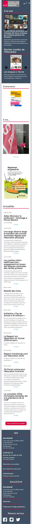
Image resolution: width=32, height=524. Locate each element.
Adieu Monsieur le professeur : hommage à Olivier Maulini (15, 218)
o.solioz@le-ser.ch (8, 466)
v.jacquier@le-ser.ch (8, 477)
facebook (5, 520)
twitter (18, 519)
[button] (26, 29)
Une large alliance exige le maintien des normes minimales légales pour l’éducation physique (15, 234)
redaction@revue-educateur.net (12, 504)
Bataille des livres (12, 291)
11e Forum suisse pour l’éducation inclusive (14, 370)
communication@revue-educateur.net (13, 509)
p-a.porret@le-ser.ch (8, 470)
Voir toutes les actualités (16, 423)
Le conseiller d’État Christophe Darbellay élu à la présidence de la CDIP (16, 397)
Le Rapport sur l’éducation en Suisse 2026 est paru (14, 338)
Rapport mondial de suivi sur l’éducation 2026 (16, 355)
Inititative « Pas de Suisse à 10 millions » (14, 314)
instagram (12, 520)
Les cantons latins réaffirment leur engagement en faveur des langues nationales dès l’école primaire (15, 264)
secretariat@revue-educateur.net (12, 498)
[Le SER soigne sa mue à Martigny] (16, 139)
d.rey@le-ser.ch (7, 461)
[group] (16, 30)
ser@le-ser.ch (7, 450)
